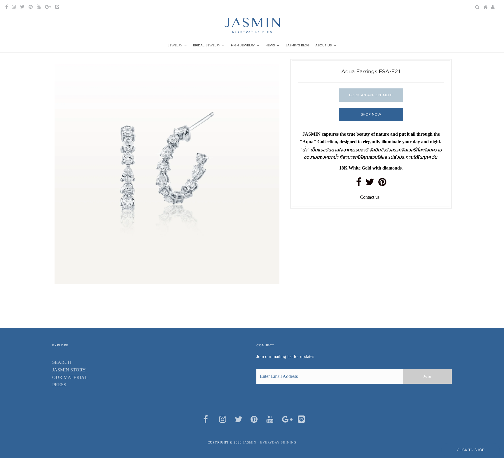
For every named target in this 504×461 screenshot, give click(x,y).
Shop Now (371, 114)
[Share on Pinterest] (382, 183)
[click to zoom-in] (270, 68)
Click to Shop (470, 450)
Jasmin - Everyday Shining (269, 442)
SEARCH (61, 362)
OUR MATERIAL (70, 377)
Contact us (369, 197)
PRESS (59, 384)
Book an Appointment (371, 95)
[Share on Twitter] (369, 183)
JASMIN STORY (69, 369)
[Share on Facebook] (358, 183)
